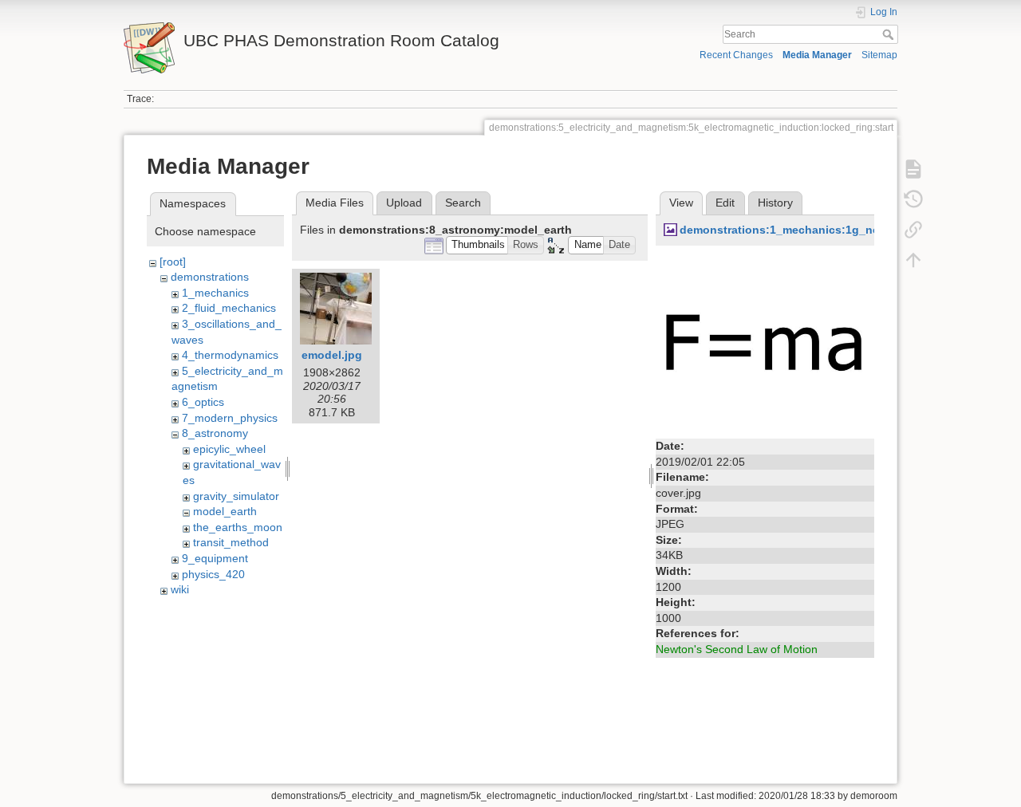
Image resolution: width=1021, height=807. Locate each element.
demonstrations (210, 276)
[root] (173, 261)
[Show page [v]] (913, 169)
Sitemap (879, 55)
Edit (725, 202)
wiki (180, 589)
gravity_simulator (236, 496)
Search (889, 34)
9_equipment (215, 558)
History (775, 202)
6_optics (203, 402)
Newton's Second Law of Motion (737, 649)
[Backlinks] (913, 230)
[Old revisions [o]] (913, 199)
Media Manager (817, 55)
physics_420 (213, 574)
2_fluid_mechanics (229, 307)
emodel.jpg (332, 354)
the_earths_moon (237, 527)
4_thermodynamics (230, 354)
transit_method (231, 542)
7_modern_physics (230, 417)
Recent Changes (736, 55)
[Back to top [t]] (913, 260)
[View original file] (765, 343)
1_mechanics (215, 292)
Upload (404, 202)
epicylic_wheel (229, 449)
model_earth (225, 511)
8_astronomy (215, 433)
